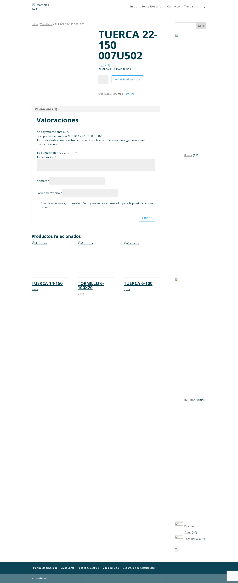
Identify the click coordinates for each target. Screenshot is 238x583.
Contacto (173, 6)
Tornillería (46, 24)
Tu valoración (46, 157)
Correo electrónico (49, 193)
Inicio (133, 6)
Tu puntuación (47, 153)
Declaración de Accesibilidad (139, 567)
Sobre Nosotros (152, 6)
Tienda (188, 6)
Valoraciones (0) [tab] (46, 109)
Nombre (43, 181)
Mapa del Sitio (110, 567)
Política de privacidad (45, 567)
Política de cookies (88, 567)
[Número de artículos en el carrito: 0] (176, 550)
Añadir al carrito (127, 79)
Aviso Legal (67, 567)
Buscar (201, 25)
